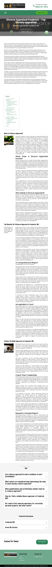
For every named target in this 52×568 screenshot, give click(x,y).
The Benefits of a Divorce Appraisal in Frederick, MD (10, 109)
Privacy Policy (8, 565)
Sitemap (13, 565)
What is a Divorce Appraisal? (10, 99)
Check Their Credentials (10, 120)
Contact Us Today (41, 12)
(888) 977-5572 (41, 6)
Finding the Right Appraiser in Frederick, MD (11, 117)
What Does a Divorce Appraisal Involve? (12, 102)
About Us (21, 558)
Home (20, 556)
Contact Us (21, 560)
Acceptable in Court (12, 114)
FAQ (7, 126)
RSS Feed (18, 565)
